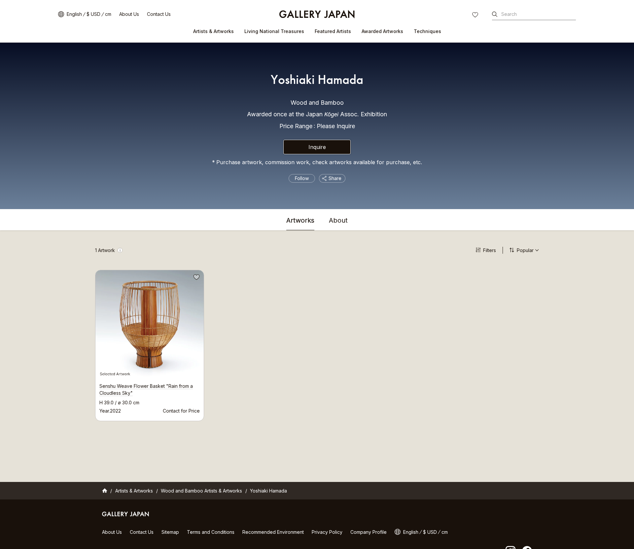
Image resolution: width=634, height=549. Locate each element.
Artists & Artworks (213, 31)
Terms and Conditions (210, 532)
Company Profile (368, 532)
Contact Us (159, 14)
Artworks (300, 220)
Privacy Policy (327, 532)
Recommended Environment (273, 532)
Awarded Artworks (382, 31)
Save (196, 278)
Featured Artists (333, 31)
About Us (129, 14)
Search (509, 14)
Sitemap (170, 532)
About (338, 220)
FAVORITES (475, 15)
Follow (302, 178)
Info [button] (120, 250)
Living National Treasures (274, 31)
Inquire (317, 147)
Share (335, 178)
